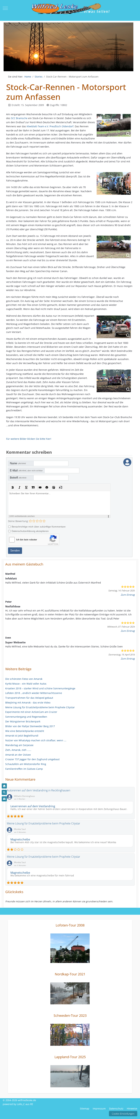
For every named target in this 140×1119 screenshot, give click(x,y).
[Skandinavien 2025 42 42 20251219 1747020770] (70, 1076)
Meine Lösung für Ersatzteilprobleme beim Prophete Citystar (43, 823)
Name (18, 463)
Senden (15, 550)
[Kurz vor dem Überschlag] (114, 247)
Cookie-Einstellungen (123, 1113)
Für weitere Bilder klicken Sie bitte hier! (28, 438)
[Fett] (13, 487)
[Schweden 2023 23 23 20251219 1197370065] (70, 1034)
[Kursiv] (19, 487)
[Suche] (4, 792)
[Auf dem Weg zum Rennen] (114, 327)
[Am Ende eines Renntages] (114, 381)
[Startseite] (4, 785)
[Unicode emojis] (54, 487)
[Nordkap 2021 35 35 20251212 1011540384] (70, 993)
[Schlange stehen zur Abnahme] (114, 183)
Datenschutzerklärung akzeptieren (30, 531)
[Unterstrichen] (26, 487)
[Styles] (60, 487)
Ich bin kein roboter (26, 539)
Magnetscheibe (20, 839)
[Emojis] (47, 487)
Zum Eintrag (128, 594)
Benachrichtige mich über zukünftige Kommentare (39, 526)
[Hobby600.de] (4, 798)
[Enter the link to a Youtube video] (40, 487)
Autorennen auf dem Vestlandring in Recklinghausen (38, 790)
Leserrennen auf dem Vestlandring (32, 806)
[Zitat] (33, 487)
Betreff (18, 477)
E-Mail (26, 470)
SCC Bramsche (19, 118)
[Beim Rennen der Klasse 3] (114, 125)
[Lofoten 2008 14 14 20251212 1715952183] (70, 947)
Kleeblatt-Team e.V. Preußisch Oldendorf (50, 126)
